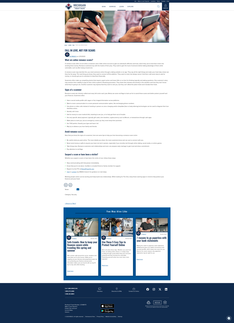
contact (74, 172)
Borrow (112, 6)
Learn (121, 6)
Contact (163, 1)
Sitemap (120, 316)
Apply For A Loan (98, 8)
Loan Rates (110, 8)
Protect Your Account (71, 308)
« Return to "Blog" (70, 203)
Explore (130, 6)
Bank (104, 6)
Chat (168, 1)
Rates (158, 1)
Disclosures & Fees (90, 316)
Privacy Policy (100, 316)
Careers (124, 8)
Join (135, 1)
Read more (70, 271)
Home (65, 45)
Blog (73, 45)
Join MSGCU (96, 8)
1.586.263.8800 (69, 294)
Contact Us (137, 8)
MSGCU (75, 238)
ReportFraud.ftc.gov (87, 169)
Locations (153, 1)
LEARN (69, 45)
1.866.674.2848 (69, 291)
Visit (68, 172)
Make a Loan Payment (143, 1)
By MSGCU (73, 56)
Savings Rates (107, 8)
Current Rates (69, 310)
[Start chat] (229, 318)
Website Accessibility (110, 316)
